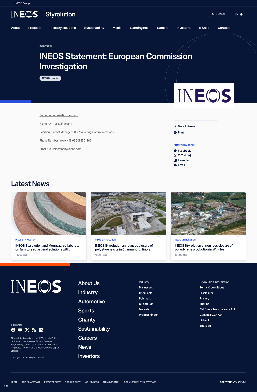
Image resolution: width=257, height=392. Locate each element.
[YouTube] (20, 330)
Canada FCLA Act (211, 314)
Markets (144, 309)
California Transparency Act (217, 309)
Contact (224, 28)
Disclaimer (206, 293)
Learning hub (139, 28)
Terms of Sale (111, 382)
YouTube (205, 325)
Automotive (91, 301)
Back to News (186, 126)
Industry (88, 292)
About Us (88, 283)
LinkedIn (183, 160)
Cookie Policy (73, 382)
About (15, 28)
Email (181, 165)
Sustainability (94, 28)
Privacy (204, 298)
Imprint (204, 304)
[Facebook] (13, 330)
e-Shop (204, 28)
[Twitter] (27, 330)
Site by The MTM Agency (233, 382)
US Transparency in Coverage (139, 382)
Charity (86, 319)
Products (34, 28)
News (84, 347)
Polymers (145, 298)
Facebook (184, 150)
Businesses (146, 287)
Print (181, 132)
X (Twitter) (184, 155)
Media (117, 28)
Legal (14, 382)
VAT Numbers (92, 382)
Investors (183, 28)
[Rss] (34, 330)
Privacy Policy (52, 382)
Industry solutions (63, 28)
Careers (162, 28)
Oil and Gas (146, 304)
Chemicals (145, 293)
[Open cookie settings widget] (6, 386)
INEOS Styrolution (50, 78)
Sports (86, 310)
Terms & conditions (212, 287)
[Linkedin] (41, 330)
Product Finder (148, 314)
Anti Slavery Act (31, 382)
